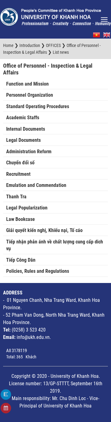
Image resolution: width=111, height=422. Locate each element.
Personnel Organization (29, 95)
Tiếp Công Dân (20, 260)
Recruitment (18, 174)
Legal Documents (23, 140)
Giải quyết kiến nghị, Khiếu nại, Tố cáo (44, 230)
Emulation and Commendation (36, 185)
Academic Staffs (22, 117)
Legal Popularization (26, 208)
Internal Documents (25, 129)
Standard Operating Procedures (37, 106)
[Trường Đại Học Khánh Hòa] (55, 15)
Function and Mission (27, 84)
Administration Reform (28, 151)
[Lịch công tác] (6, 408)
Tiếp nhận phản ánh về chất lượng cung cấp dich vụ (54, 245)
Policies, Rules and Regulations (37, 271)
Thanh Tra (16, 197)
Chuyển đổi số (20, 163)
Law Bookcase (20, 219)
